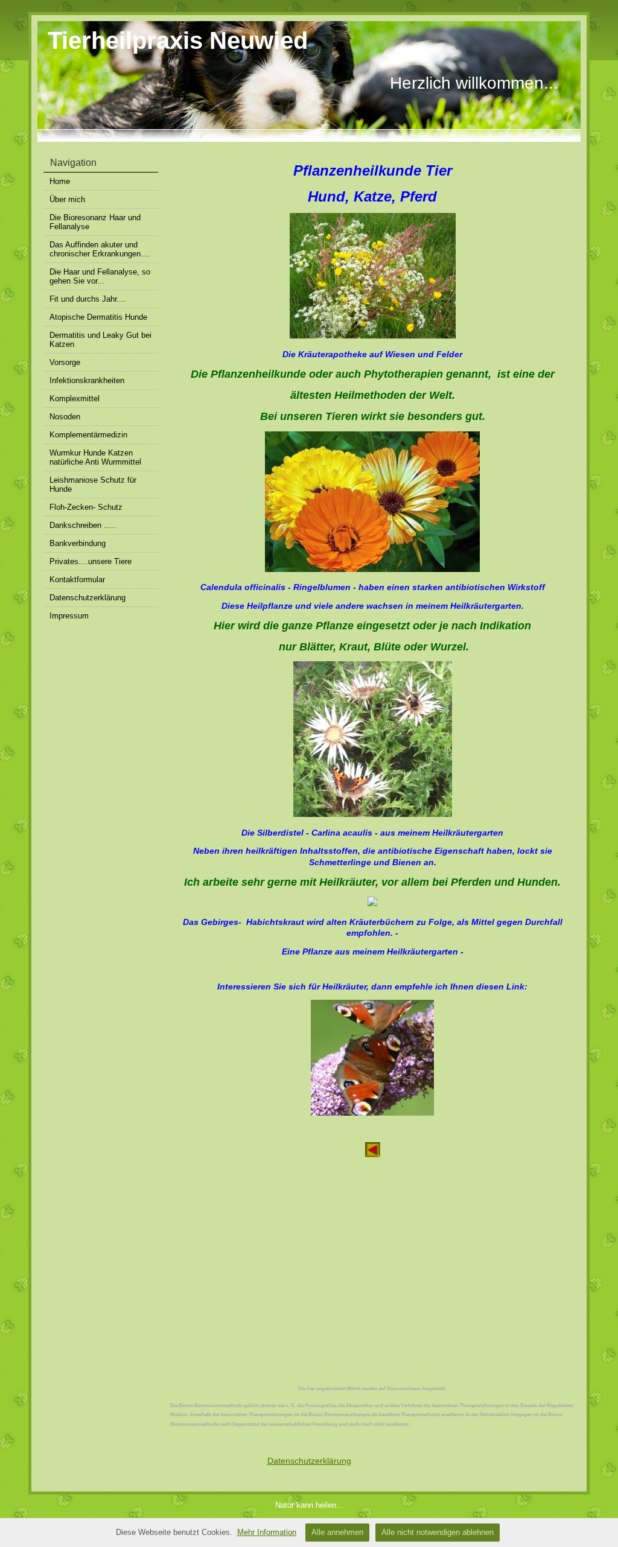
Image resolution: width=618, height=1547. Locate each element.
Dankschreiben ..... (82, 525)
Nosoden (64, 416)
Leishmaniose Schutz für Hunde (92, 484)
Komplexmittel (74, 398)
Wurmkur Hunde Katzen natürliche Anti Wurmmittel (95, 457)
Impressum (69, 615)
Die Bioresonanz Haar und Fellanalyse (95, 222)
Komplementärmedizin (88, 434)
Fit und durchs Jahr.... (87, 298)
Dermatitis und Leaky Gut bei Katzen (100, 340)
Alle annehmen (337, 1532)
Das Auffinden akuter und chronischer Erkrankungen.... (99, 249)
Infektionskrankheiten (86, 380)
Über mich (67, 199)
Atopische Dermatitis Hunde (98, 317)
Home (59, 181)
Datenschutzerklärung (87, 597)
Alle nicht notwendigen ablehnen (437, 1532)
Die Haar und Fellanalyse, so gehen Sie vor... (99, 276)
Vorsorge (64, 362)
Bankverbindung (77, 543)
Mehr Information (266, 1532)
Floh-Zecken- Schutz (86, 507)
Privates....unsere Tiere (90, 561)
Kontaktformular (77, 579)
